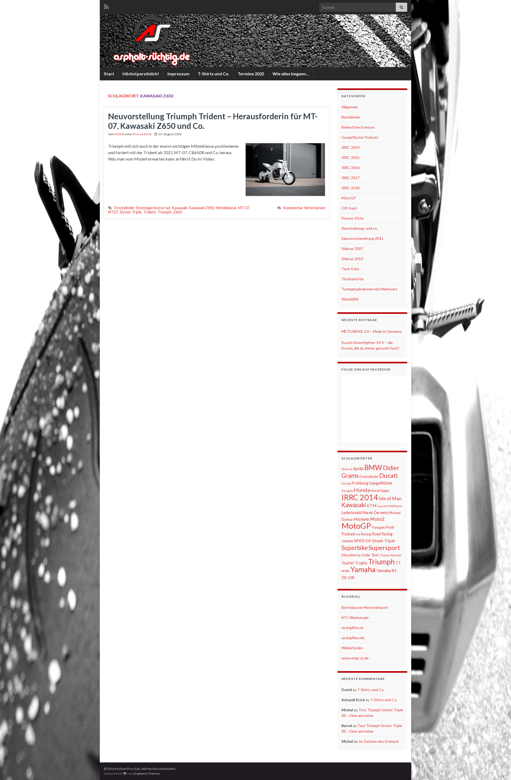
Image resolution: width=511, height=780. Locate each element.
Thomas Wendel (390, 555)
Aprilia (358, 468)
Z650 (177, 212)
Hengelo (347, 490)
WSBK (345, 571)
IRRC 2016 (350, 167)
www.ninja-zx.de (355, 658)
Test (375, 555)
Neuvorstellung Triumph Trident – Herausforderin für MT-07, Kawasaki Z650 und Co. (213, 120)
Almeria (346, 469)
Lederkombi (351, 512)
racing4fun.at (352, 627)
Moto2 (377, 519)
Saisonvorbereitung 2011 (362, 238)
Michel (119, 134)
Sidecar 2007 (352, 248)
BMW (373, 467)
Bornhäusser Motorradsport (364, 607)
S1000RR (347, 541)
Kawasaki (179, 208)
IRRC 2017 (350, 177)
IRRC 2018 (350, 188)
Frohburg (360, 483)
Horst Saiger (380, 490)
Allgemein (349, 107)
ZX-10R (348, 577)
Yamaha (363, 569)
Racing (366, 534)
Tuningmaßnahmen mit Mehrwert (369, 289)
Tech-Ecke (350, 268)
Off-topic (349, 208)
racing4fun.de (352, 637)
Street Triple (131, 212)
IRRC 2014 (350, 147)
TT (398, 563)
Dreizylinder (124, 208)
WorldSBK (350, 299)
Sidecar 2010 (352, 258)
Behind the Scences (358, 127)
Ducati (388, 475)
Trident (149, 212)
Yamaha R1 (386, 570)
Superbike (354, 547)
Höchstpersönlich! (140, 73)
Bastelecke (350, 117)
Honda (362, 490)
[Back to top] (499, 768)
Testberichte (352, 279)
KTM (372, 505)
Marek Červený (375, 512)
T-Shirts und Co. (213, 73)
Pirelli (390, 527)
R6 (358, 534)
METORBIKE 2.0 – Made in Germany (371, 331)
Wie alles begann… (291, 73)
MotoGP (348, 198)
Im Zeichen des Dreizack (378, 741)
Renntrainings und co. (359, 228)
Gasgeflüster (381, 482)
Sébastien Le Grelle (355, 555)
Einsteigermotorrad (153, 208)
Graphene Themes (146, 773)
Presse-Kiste (142, 134)
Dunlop (346, 483)
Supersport (384, 547)
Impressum (178, 73)
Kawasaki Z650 (201, 208)
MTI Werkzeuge (355, 617)
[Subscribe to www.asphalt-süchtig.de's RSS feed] (106, 6)
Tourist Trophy (354, 563)
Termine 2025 (251, 73)
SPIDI (359, 540)
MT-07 (243, 208)
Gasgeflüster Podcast (359, 137)
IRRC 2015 (350, 157)
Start (109, 73)
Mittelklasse (226, 208)
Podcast (348, 534)
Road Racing (382, 534)
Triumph (165, 212)
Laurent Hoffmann (389, 506)
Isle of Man (390, 498)
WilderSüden (352, 648)
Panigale (378, 527)
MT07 (113, 212)
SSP (368, 541)
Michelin (361, 519)
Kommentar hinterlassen (304, 208)
